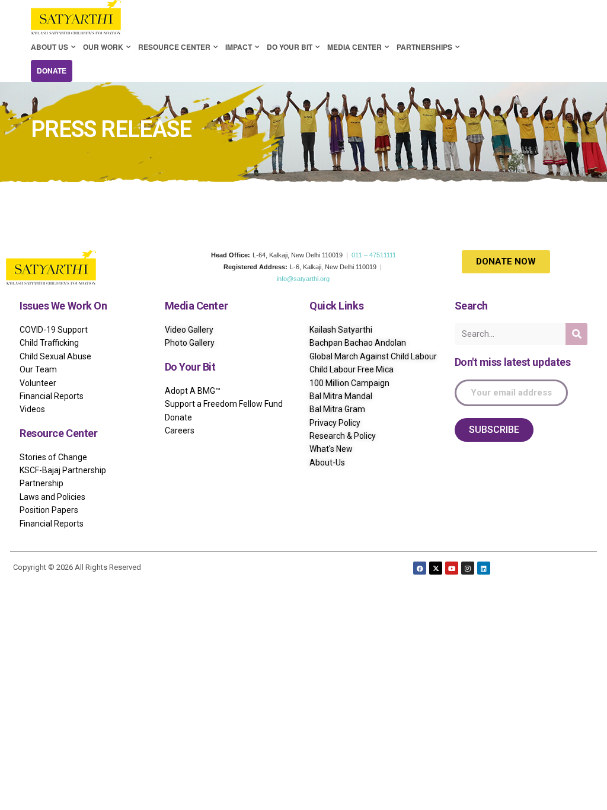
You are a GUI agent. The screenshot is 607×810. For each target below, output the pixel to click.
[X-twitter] (435, 568)
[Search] (576, 334)
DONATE (51, 70)
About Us (49, 47)
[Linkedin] (483, 568)
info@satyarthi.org (303, 278)
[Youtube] (451, 568)
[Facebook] (419, 568)
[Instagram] (467, 568)
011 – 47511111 (374, 255)
